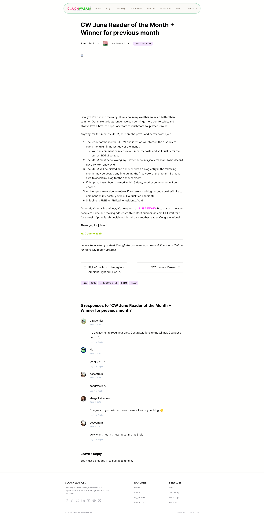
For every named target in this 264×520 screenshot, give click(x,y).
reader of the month (108, 283)
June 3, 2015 (95, 402)
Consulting (174, 492)
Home (137, 487)
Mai (92, 349)
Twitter (178, 245)
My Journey (139, 497)
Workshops (174, 497)
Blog (171, 487)
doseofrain (96, 374)
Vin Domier (96, 320)
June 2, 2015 (95, 324)
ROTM (124, 283)
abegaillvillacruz (100, 398)
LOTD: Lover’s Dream (163, 267)
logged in (102, 460)
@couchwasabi (156, 160)
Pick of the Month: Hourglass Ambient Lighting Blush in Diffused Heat (106, 270)
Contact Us (139, 502)
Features (173, 502)
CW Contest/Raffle (143, 43)
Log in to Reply (96, 342)
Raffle (93, 283)
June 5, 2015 (95, 426)
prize (84, 283)
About (137, 492)
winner (134, 283)
